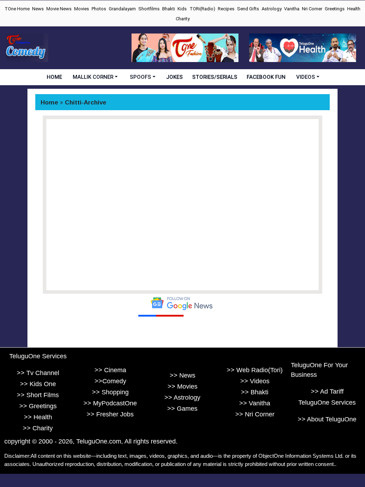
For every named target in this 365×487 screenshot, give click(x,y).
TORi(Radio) (202, 8)
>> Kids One (38, 384)
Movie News (59, 8)
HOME (54, 77)
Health (353, 8)
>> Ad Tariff (327, 391)
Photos (99, 8)
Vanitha (291, 8)
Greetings (335, 8)
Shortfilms (149, 8)
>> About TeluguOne (327, 419)
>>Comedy (110, 381)
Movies (81, 8)
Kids (182, 8)
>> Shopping (110, 392)
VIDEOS (305, 77)
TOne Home (17, 8)
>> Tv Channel (38, 372)
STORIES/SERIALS (214, 77)
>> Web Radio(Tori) (255, 370)
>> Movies (182, 386)
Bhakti (168, 8)
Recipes (226, 8)
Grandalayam (122, 8)
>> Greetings (38, 406)
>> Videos (254, 381)
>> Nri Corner (254, 414)
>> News (182, 375)
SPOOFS (140, 77)
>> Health (38, 417)
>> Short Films (38, 395)
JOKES (174, 77)
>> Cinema (110, 370)
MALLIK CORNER (93, 77)
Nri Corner (312, 8)
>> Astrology (182, 397)
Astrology (272, 8)
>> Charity (38, 428)
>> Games (182, 408)
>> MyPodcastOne (110, 403)
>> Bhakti (254, 392)
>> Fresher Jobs (110, 414)
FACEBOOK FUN (266, 77)
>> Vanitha (254, 403)
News (38, 8)
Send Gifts (248, 8)
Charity (183, 18)
